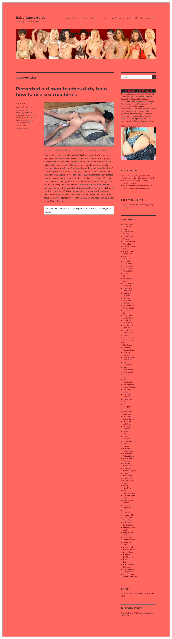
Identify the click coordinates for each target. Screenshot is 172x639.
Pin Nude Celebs (127, 594)
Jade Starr (126, 367)
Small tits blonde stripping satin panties (138, 186)
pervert (25, 118)
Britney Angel (128, 288)
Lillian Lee (127, 431)
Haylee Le (126, 355)
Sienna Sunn (127, 542)
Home (84, 18)
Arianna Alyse (128, 269)
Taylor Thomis (128, 552)
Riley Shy (126, 513)
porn (30, 118)
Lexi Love (126, 426)
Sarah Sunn (127, 535)
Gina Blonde (127, 345)
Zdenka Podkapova (130, 577)
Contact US (132, 18)
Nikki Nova (127, 488)
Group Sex (127, 348)
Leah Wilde (127, 422)
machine (24, 115)
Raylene (126, 503)
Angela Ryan (127, 254)
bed (27, 110)
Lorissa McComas (129, 441)
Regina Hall (127, 508)
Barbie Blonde (128, 279)
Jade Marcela (127, 365)
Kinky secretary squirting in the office (137, 188)
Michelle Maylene (129, 471)
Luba (125, 444)
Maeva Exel (127, 449)
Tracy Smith (127, 560)
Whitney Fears (128, 574)
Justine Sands (128, 399)
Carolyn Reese (128, 303)
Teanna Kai (127, 555)
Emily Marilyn (128, 340)
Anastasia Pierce (129, 246)
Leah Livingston (129, 419)
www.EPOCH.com (136, 613)
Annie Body (127, 264)
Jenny (125, 377)
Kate (124, 402)
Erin (124, 343)
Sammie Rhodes (129, 528)
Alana (125, 229)
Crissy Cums (127, 316)
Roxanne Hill (128, 515)
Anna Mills (127, 261)
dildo (18, 113)
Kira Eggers (127, 407)
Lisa (17, 107)
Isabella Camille (129, 357)
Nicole (125, 486)
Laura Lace (127, 414)
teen (33, 123)
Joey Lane (126, 389)
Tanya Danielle (128, 547)
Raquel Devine (128, 500)
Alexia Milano (128, 232)
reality (18, 120)
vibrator (19, 125)
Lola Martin (127, 439)
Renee (125, 510)
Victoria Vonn (128, 572)
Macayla (126, 446)
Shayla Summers (129, 540)
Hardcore (126, 352)
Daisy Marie (127, 323)
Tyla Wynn (127, 567)
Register (95, 18)
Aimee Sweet (127, 227)
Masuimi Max (128, 451)
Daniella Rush (128, 325)
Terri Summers (128, 557)
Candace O (127, 293)
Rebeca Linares (128, 505)
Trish (125, 562)
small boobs (20, 123)
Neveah (125, 483)
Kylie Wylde (127, 412)
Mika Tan (126, 473)
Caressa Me (127, 296)
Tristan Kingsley (129, 565)
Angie (125, 256)
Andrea (125, 249)
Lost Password (117, 18)
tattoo (28, 123)
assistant (22, 110)
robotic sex (25, 120)
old (35, 115)
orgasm (19, 118)
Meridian (126, 461)
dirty (22, 113)
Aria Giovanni (128, 266)
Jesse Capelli (127, 382)
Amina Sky (127, 244)
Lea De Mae (127, 417)
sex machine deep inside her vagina (60, 184)
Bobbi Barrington (129, 283)
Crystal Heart (128, 318)
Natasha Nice (128, 481)
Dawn (125, 335)
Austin (125, 274)
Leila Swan (127, 424)
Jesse (125, 380)
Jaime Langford (128, 372)
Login (104, 18)
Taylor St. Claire (129, 550)
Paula (125, 498)
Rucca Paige (127, 520)
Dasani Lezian (128, 333)
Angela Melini (128, 251)
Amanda (126, 239)
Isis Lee (126, 362)
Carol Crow (127, 301)
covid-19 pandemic (86, 165)
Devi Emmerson (129, 338)
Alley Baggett (128, 234)
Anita (125, 259)
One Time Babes (26, 107)
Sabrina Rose (128, 525)
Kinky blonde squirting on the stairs (136, 176)
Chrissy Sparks (128, 308)
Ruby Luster (127, 518)
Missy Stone (127, 476)
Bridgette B (127, 286)
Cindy (125, 313)
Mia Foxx (126, 463)
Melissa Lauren (128, 456)
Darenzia (126, 328)
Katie (125, 404)
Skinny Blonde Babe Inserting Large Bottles (139, 178)
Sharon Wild (127, 537)
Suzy (124, 545)
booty (32, 110)
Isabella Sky (127, 360)
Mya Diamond (128, 478)
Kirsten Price (128, 409)
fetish (27, 113)
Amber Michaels (129, 242)
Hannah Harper (129, 350)
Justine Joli (127, 397)
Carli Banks (127, 298)
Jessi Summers (128, 385)
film (31, 113)
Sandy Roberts (128, 532)
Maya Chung (127, 454)
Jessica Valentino (129, 387)
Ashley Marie (128, 271)
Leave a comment (23, 128)
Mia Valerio (127, 468)
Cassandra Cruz (128, 306)
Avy (124, 276)
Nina (124, 491)
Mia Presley (127, 466)
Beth (124, 281)
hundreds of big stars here (134, 106)
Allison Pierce (128, 237)
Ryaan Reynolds (129, 523)
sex (31, 120)
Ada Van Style (128, 224)
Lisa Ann (126, 436)
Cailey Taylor (127, 291)
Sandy (125, 530)
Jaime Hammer (128, 370)
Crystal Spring (128, 320)
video (24, 125)
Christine (126, 311)
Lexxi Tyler (127, 429)
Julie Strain (127, 394)
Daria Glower (128, 330)
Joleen (125, 392)
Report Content (148, 18)
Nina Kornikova (129, 493)
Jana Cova (126, 375)
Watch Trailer (72, 18)
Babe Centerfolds (30, 18)
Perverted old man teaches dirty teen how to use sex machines (61, 91)
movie (30, 115)
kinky (18, 115)
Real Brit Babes (140, 594)
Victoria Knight (128, 569)
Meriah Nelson (128, 458)
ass (17, 110)
